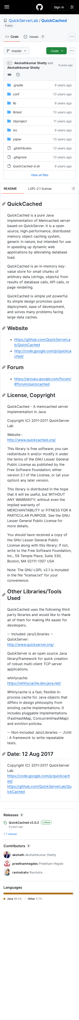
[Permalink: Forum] (4, 367)
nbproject (20, 121)
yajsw (17, 139)
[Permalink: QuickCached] (4, 204)
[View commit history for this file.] (18, 75)
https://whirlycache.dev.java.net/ (34, 683)
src (15, 130)
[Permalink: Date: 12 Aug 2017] (4, 754)
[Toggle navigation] (7, 7)
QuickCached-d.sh (26, 166)
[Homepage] (39, 7)
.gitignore (20, 157)
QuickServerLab (23, 20)
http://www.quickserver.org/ (30, 644)
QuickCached (54, 20)
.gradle (18, 85)
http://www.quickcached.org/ (31, 440)
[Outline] (73, 188)
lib (14, 103)
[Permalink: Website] (4, 328)
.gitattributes (22, 148)
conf (16, 94)
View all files (39, 175)
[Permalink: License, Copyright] (4, 395)
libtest (17, 112)
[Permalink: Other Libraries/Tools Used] (4, 595)
